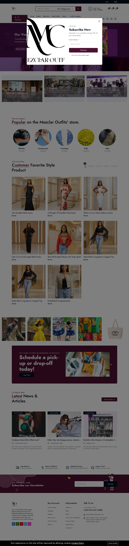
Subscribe (83, 50)
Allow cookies (113, 543)
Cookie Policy (77, 542)
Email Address (73, 40)
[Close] (99, 21)
